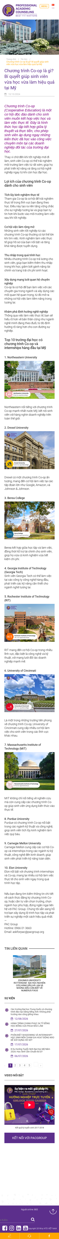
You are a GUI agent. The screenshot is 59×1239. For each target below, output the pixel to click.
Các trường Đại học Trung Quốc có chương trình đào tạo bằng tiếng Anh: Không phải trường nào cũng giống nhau (31, 1012)
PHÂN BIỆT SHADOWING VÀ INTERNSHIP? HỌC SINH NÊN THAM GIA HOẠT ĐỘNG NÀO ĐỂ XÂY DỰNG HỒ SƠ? (32, 1037)
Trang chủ (11, 59)
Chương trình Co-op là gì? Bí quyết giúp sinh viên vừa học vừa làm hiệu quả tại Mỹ (27, 63)
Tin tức (24, 59)
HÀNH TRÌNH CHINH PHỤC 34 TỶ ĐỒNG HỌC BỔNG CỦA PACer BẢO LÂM (30, 1024)
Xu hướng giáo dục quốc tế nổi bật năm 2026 (29, 981)
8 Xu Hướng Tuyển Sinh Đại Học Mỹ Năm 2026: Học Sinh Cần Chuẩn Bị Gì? (30, 1050)
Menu (44, 6)
